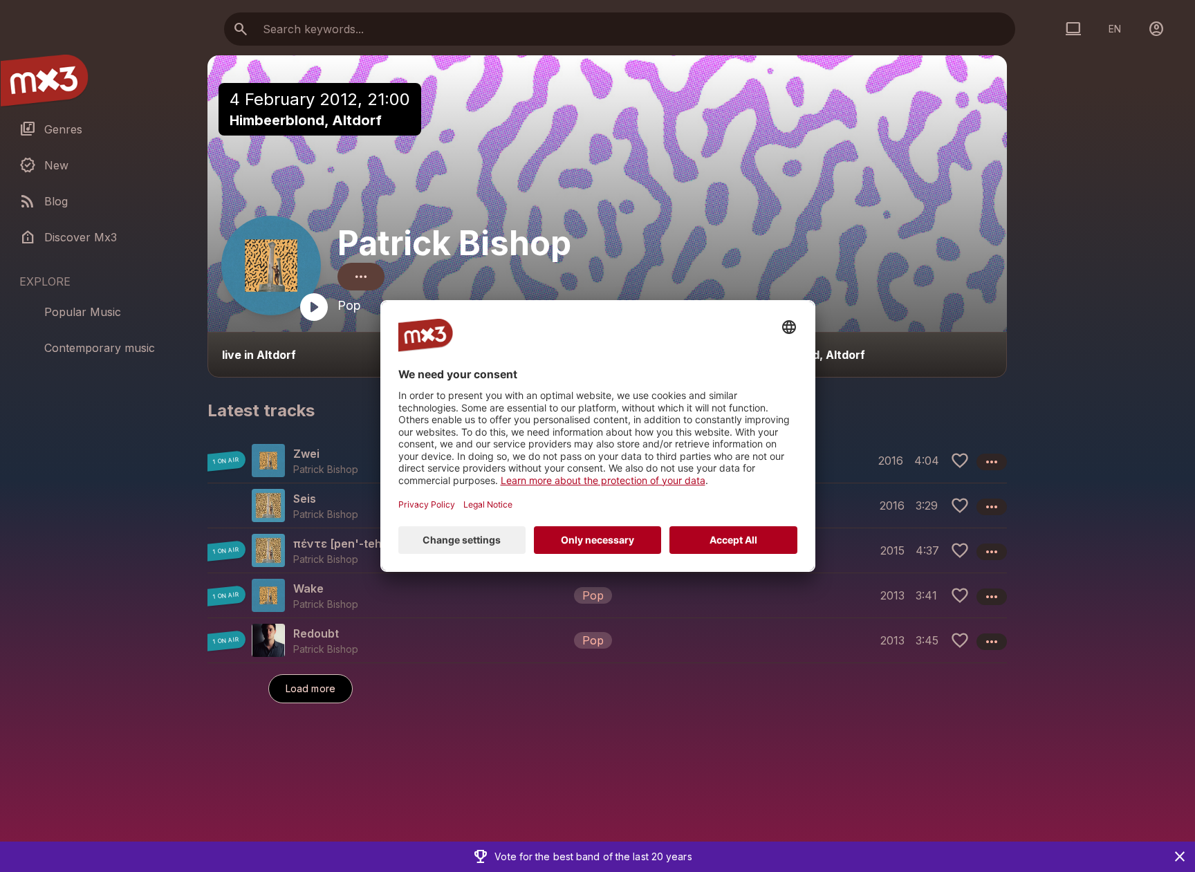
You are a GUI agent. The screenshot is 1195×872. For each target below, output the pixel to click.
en (1115, 29)
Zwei (306, 454)
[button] (607, 595)
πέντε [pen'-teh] (339, 543)
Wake (308, 588)
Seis (304, 498)
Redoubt (316, 633)
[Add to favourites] (960, 460)
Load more (310, 688)
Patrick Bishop (454, 243)
